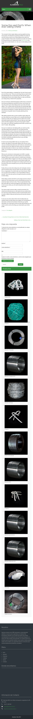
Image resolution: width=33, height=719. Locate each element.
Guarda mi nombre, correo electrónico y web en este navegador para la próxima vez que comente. (16, 257)
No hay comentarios (13, 30)
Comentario (4, 230)
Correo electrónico (6, 247)
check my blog (24, 40)
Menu (3, 9)
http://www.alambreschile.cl (10, 709)
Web (2, 251)
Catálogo (5, 658)
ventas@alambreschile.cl (9, 706)
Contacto (5, 661)
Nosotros (5, 654)
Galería (4, 659)
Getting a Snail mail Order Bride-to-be (22, 220)
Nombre (4, 243)
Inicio (4, 652)
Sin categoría (9, 210)
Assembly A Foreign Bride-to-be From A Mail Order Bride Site (15, 217)
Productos (5, 656)
